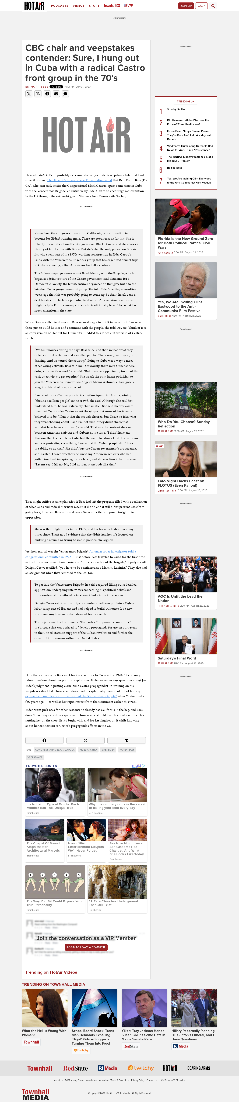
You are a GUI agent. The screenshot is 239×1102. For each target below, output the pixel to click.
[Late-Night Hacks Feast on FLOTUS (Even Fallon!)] (186, 459)
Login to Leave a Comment (86, 947)
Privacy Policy (138, 1080)
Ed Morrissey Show (74, 1080)
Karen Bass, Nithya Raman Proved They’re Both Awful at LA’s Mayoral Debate (189, 135)
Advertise (103, 1080)
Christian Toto (167, 490)
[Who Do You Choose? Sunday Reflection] (186, 400)
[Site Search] (213, 5)
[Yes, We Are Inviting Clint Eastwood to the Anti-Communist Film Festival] (186, 280)
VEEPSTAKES (34, 757)
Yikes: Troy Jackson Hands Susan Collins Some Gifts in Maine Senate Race (143, 1035)
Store (94, 6)
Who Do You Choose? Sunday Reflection (184, 424)
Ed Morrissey (37, 86)
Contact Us (151, 1080)
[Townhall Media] (35, 1094)
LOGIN (201, 6)
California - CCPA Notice (173, 1080)
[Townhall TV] (112, 6)
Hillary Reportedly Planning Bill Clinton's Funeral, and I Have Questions (193, 1035)
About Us (58, 1080)
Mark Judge (164, 316)
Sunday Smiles (176, 109)
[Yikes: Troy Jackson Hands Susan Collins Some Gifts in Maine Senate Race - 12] (144, 1008)
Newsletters (91, 1080)
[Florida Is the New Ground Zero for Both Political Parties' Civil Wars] (186, 216)
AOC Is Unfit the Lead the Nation (180, 598)
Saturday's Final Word (177, 658)
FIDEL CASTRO (88, 749)
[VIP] (129, 6)
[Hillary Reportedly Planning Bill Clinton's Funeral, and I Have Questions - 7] (194, 1008)
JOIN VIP (186, 6)
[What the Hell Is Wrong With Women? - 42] (45, 1008)
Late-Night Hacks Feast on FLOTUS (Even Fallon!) (181, 483)
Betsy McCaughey (168, 606)
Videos (79, 6)
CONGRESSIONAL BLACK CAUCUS (55, 749)
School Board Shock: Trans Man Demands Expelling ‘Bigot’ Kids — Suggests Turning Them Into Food (93, 1037)
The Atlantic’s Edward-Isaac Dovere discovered (79, 180)
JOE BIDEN (108, 749)
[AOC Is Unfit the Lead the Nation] (186, 574)
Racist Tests (174, 168)
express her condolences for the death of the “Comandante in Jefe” (71, 696)
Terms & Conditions (119, 1080)
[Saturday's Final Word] (186, 636)
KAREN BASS (127, 749)
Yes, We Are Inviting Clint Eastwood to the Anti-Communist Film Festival (180, 306)
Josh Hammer (165, 252)
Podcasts (60, 6)
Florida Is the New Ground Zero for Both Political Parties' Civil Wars (185, 243)
